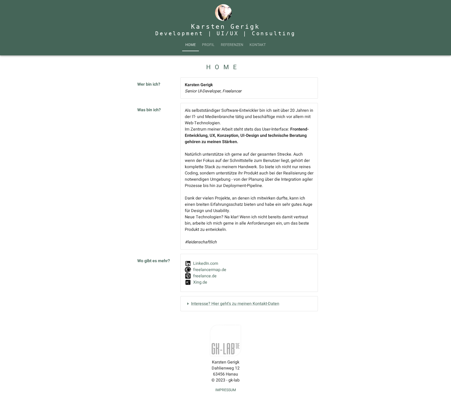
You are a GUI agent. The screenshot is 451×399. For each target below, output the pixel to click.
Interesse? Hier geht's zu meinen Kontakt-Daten (235, 304)
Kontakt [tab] (258, 45)
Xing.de (200, 282)
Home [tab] (190, 45)
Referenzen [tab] (232, 45)
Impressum (225, 390)
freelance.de (205, 276)
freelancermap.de (209, 270)
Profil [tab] (208, 45)
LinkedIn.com (205, 263)
